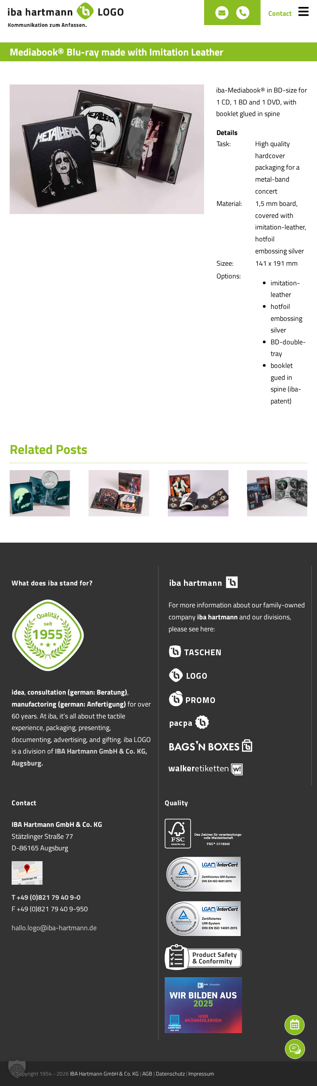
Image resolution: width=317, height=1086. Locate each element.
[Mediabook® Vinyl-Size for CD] (198, 475)
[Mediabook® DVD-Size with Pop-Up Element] (40, 475)
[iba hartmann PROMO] (235, 698)
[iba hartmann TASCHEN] (235, 651)
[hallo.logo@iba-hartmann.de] (221, 12)
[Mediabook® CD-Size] (119, 475)
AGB (147, 1073)
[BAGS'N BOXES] (235, 745)
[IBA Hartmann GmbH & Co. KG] (235, 582)
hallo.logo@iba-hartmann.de (54, 927)
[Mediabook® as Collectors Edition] (277, 475)
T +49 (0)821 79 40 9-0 (46, 897)
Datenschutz (170, 1073)
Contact (280, 13)
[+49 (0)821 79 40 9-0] (242, 12)
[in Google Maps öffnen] (27, 867)
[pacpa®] (235, 722)
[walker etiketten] (235, 769)
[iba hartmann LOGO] (235, 675)
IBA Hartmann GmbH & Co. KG (104, 1073)
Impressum (201, 1073)
